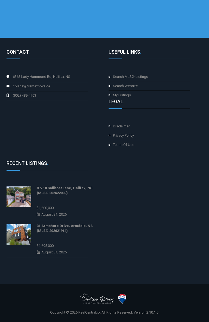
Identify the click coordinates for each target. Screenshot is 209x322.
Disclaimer (121, 126)
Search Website (125, 86)
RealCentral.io (89, 312)
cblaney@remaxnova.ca (31, 86)
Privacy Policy (123, 135)
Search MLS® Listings (130, 77)
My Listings (122, 95)
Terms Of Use (123, 145)
